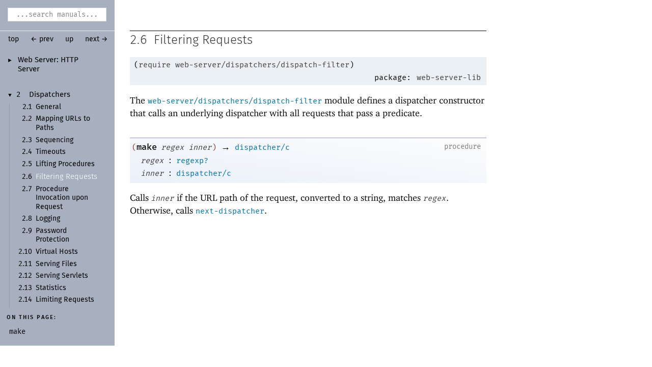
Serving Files (56, 264)
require (155, 64)
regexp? (192, 160)
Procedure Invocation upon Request (62, 198)
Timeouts (51, 151)
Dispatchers (49, 94)
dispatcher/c (262, 147)
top (13, 39)
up (69, 39)
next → (96, 39)
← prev (42, 39)
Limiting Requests (65, 299)
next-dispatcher (230, 211)
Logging (48, 218)
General (48, 107)
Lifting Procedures (65, 164)
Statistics (51, 288)
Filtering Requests (66, 176)
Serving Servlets (62, 275)
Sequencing (54, 140)
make (147, 147)
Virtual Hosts (57, 251)
